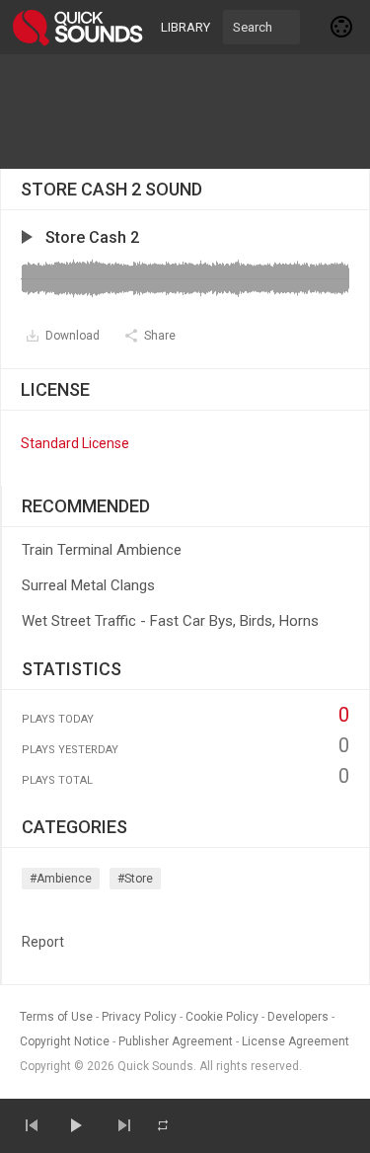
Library (185, 27)
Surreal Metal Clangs (88, 585)
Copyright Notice (65, 1041)
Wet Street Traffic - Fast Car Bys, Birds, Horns (170, 621)
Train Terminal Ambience (102, 550)
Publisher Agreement (175, 1041)
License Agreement (295, 1041)
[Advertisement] (185, 111)
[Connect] (342, 26)
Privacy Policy (139, 1017)
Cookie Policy (222, 1017)
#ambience (61, 878)
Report (43, 942)
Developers (298, 1017)
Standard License (75, 443)
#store (135, 878)
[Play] (75, 1125)
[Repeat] (163, 1125)
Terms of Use (56, 1017)
